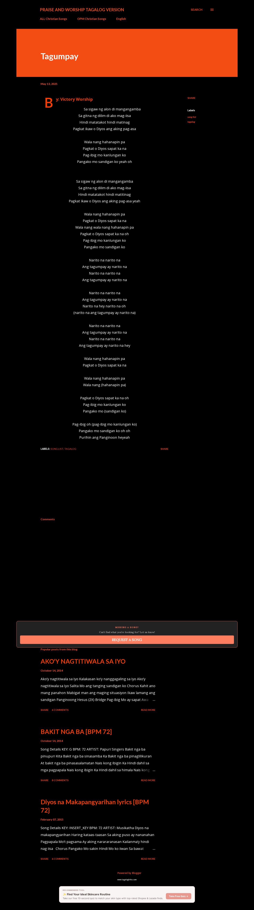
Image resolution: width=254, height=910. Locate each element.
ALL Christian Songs (53, 19)
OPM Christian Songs (91, 19)
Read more (148, 709)
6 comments (60, 709)
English (121, 19)
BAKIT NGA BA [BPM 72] (76, 731)
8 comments (60, 780)
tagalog (191, 121)
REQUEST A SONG (127, 640)
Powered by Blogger (129, 873)
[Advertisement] (127, 491)
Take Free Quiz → (178, 896)
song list (191, 116)
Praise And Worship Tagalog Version (82, 9)
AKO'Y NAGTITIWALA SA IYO (83, 661)
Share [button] (191, 97)
